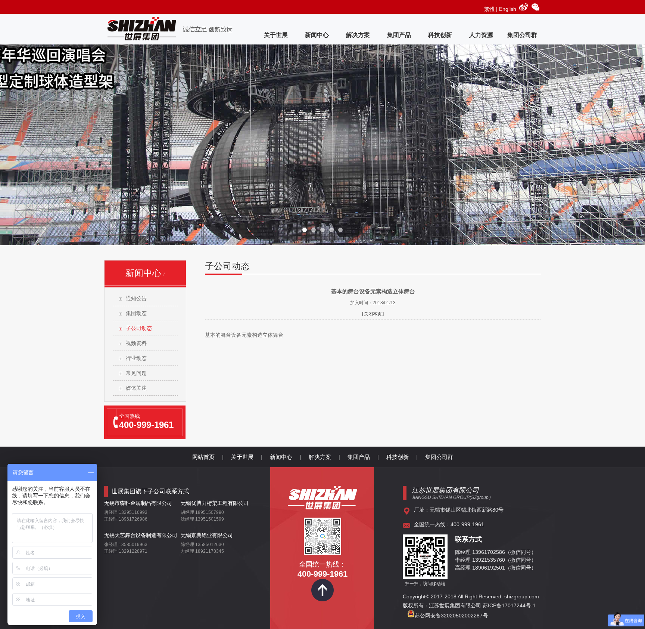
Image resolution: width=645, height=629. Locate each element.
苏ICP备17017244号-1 (510, 605)
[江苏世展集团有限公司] (322, 506)
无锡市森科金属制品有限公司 (138, 503)
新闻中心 (317, 35)
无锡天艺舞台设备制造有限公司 (140, 535)
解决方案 (358, 35)
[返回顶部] (322, 599)
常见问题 (136, 373)
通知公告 (136, 298)
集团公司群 (522, 35)
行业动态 (136, 358)
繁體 (489, 9)
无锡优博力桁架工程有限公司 (215, 503)
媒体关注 (136, 388)
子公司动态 (139, 328)
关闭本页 (373, 314)
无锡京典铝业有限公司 (207, 535)
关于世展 (276, 35)
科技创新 (440, 35)
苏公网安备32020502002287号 (451, 616)
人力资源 (481, 35)
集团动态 (136, 313)
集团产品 (399, 35)
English (507, 9)
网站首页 (203, 457)
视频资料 (136, 343)
